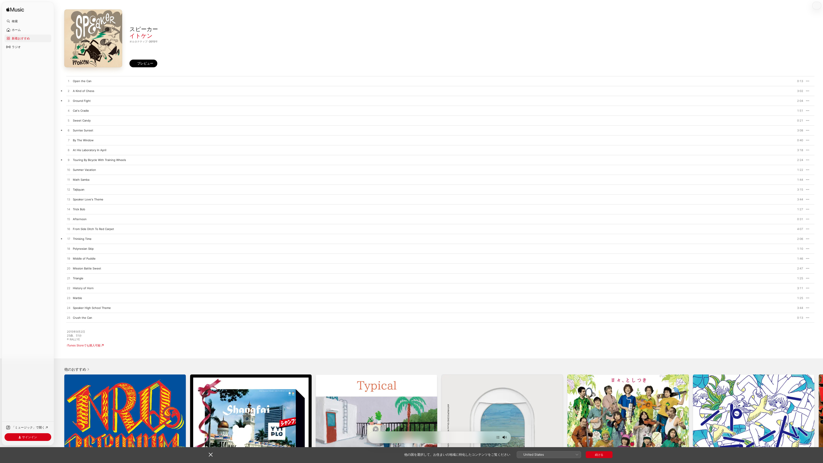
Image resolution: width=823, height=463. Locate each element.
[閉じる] (211, 455)
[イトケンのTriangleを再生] (68, 278)
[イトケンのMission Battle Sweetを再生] (68, 269)
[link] (77, 369)
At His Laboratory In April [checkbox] (89, 150)
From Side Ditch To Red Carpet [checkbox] (93, 229)
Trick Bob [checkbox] (79, 209)
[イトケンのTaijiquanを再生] (68, 190)
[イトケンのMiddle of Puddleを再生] (68, 259)
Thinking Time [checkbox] (82, 239)
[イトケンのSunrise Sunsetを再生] (68, 130)
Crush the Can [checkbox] (82, 317)
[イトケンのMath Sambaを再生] (68, 180)
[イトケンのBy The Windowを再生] (68, 140)
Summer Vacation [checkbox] (84, 169)
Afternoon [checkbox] (80, 219)
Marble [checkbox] (77, 298)
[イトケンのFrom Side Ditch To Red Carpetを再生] (68, 229)
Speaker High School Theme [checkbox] (92, 308)
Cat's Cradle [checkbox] (81, 110)
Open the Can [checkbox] (82, 81)
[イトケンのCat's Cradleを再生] (68, 111)
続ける (599, 454)
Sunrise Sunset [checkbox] (83, 130)
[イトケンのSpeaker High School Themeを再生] (68, 308)
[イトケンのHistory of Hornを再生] (68, 288)
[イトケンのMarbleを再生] (68, 298)
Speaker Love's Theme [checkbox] (88, 199)
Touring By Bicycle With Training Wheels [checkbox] (99, 160)
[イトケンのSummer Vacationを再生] (68, 170)
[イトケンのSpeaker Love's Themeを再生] (68, 199)
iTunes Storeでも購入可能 (84, 345)
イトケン (141, 35)
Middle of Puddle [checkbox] (84, 258)
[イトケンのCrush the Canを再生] (68, 318)
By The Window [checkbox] (83, 140)
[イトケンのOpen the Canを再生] (68, 81)
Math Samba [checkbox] (81, 179)
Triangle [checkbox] (78, 278)
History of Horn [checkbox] (83, 288)
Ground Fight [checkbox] (82, 100)
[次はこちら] (497, 437)
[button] (28, 21)
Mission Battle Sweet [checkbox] (87, 268)
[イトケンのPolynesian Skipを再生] (68, 249)
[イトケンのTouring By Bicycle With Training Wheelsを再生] (68, 160)
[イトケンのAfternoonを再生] (68, 219)
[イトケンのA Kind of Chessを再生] (68, 91)
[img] (15, 9)
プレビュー (797, 81)
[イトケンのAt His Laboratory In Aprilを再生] (68, 150)
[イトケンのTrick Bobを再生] (68, 209)
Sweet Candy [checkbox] (82, 120)
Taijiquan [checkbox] (78, 189)
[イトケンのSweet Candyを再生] (68, 121)
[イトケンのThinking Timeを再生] (68, 239)
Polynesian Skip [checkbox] (83, 248)
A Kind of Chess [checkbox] (83, 91)
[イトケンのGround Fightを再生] (68, 101)
